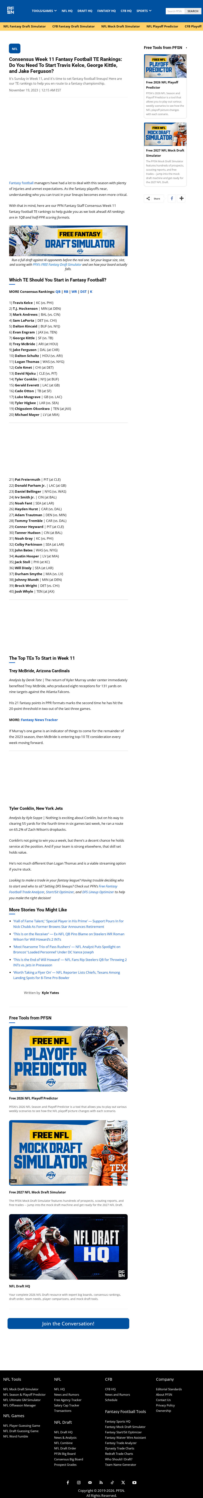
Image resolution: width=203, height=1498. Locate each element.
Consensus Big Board (68, 1459)
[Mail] (90, 1482)
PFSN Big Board (65, 1454)
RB (66, 291)
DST (83, 291)
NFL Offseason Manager (19, 1405)
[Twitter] (123, 1482)
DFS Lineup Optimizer (98, 892)
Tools (12, 1087)
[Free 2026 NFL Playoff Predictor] (68, 1059)
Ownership (163, 1411)
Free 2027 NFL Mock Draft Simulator (37, 1192)
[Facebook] (172, 198)
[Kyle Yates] (16, 993)
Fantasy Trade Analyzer (121, 1443)
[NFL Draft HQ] (68, 1247)
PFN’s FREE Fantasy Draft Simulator (57, 264)
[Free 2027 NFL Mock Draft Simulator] (68, 1153)
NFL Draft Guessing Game (20, 1431)
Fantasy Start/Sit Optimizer (123, 1432)
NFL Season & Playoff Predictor (24, 1394)
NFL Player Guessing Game (21, 1426)
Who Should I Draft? (118, 1459)
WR (74, 291)
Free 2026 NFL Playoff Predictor (33, 1098)
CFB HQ (110, 1389)
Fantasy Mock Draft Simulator (125, 1427)
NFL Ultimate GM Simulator (22, 1400)
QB (58, 291)
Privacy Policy (165, 1405)
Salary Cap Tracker (66, 1405)
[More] (181, 198)
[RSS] (101, 1482)
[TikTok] (112, 1482)
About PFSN (164, 1394)
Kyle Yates (50, 992)
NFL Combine (63, 1443)
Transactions (62, 1411)
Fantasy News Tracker (39, 719)
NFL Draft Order (65, 1448)
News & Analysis (65, 1437)
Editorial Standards (169, 1389)
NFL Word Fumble (15, 1436)
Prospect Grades (65, 1465)
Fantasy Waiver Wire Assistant (125, 1437)
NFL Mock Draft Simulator (20, 1389)
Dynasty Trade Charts (119, 1448)
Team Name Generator (120, 1465)
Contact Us (163, 1400)
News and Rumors (66, 1394)
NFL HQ (59, 1389)
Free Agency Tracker (67, 1400)
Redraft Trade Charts (119, 1454)
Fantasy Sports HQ (117, 1421)
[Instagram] (78, 1482)
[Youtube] (134, 1482)
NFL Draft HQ (19, 1286)
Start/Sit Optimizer (60, 892)
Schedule (111, 1400)
